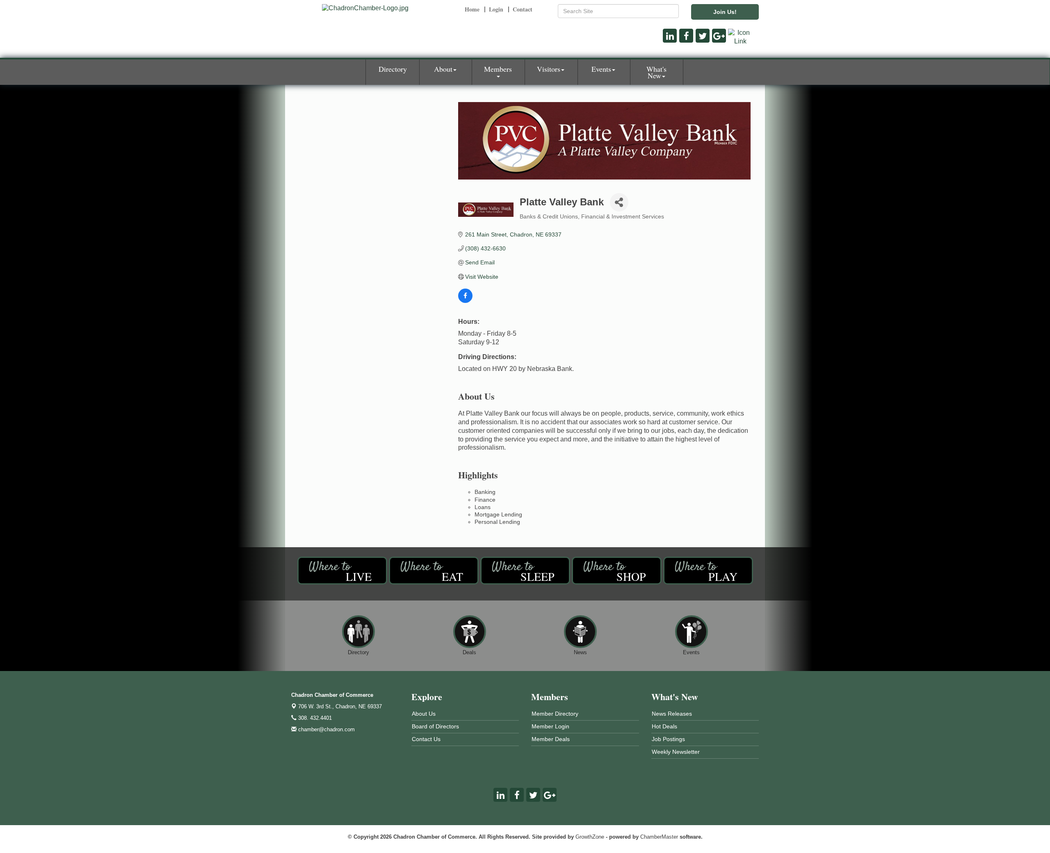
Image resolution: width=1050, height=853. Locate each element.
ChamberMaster (659, 837)
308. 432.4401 (314, 718)
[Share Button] (619, 202)
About (443, 69)
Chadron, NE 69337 (340, 706)
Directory (393, 69)
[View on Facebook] (465, 301)
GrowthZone (589, 837)
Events (601, 69)
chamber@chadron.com (326, 729)
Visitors (548, 69)
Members (498, 69)
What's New (656, 72)
